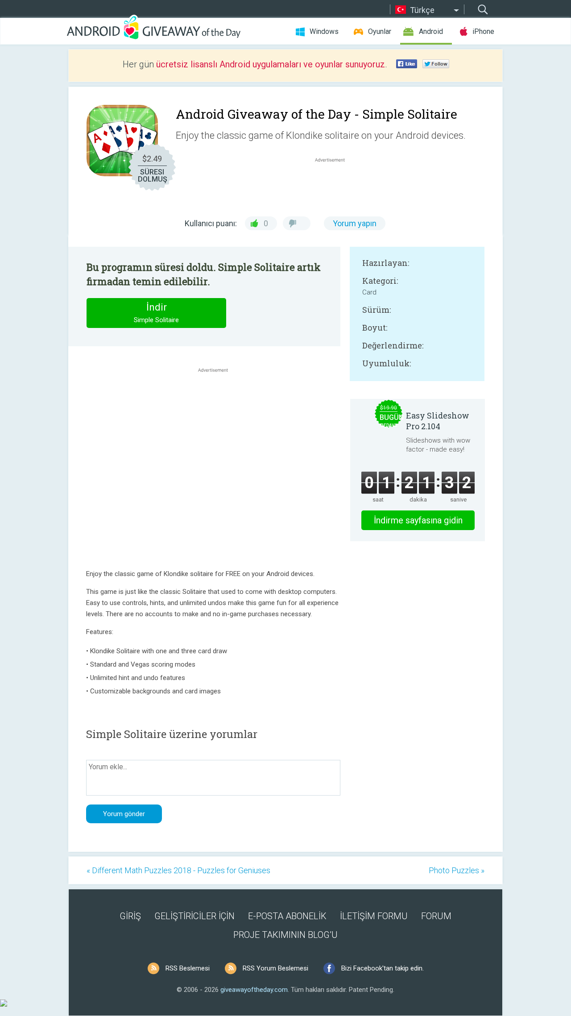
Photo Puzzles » (456, 870)
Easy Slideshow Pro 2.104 (437, 420)
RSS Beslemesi (188, 968)
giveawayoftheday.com (254, 990)
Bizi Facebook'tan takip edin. (382, 968)
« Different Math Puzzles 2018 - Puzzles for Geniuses (178, 870)
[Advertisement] (334, 185)
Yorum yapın (355, 223)
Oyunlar (379, 31)
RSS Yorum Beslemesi (275, 968)
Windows (324, 31)
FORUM (436, 916)
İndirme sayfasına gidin (418, 520)
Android (431, 31)
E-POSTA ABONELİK (287, 916)
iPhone (483, 31)
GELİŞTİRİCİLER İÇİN (194, 916)
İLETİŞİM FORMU (374, 916)
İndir (156, 313)
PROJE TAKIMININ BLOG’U (285, 934)
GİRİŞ (130, 916)
